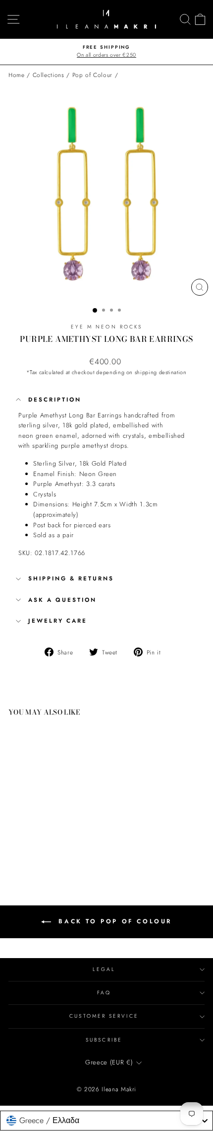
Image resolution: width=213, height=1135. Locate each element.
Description (54, 400)
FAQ (104, 992)
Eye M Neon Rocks (106, 326)
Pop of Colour (92, 75)
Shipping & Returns (71, 578)
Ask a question (62, 600)
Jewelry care (57, 621)
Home (16, 75)
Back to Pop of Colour (113, 920)
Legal (104, 969)
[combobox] (106, 1121)
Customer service (103, 1016)
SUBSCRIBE (104, 1040)
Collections (48, 75)
